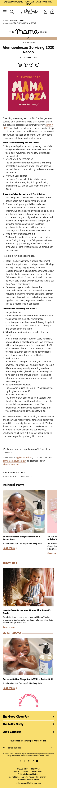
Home (5, 21)
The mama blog (17, 21)
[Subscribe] (51, 747)
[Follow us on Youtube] (37, 761)
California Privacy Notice (27, 774)
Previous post (11, 476)
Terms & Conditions (21, 772)
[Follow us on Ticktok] (33, 761)
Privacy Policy (31, 756)
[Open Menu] (4, 12)
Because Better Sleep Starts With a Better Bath (21, 538)
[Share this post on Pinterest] (37, 65)
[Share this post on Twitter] (31, 65)
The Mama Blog (28, 42)
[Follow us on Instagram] (20, 761)
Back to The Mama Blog (15, 472)
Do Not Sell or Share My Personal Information (27, 777)
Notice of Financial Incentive (28, 780)
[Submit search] (28, 38)
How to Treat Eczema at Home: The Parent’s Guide (26, 611)
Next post (25, 476)
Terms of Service (44, 756)
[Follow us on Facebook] (24, 761)
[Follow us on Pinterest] (28, 761)
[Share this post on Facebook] (26, 65)
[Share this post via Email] (20, 65)
